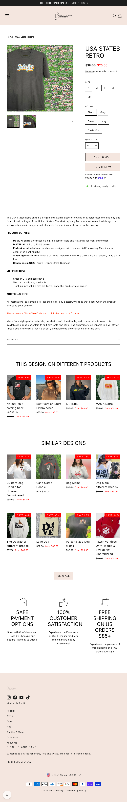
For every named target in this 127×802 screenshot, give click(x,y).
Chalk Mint (94, 130)
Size (88, 82)
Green (91, 121)
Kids (9, 726)
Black (91, 112)
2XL (90, 97)
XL (113, 88)
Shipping (89, 71)
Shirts (10, 716)
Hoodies (11, 710)
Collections (13, 737)
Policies (12, 339)
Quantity (91, 140)
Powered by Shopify (76, 790)
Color (89, 106)
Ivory (104, 121)
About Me (12, 742)
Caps (9, 721)
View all (63, 575)
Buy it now (103, 167)
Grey (103, 112)
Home (10, 36)
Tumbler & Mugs (15, 732)
